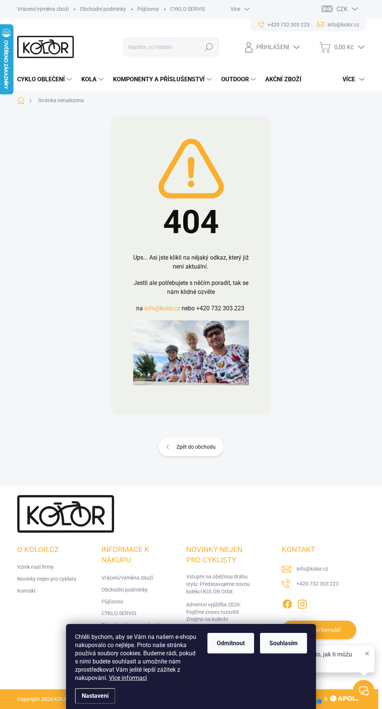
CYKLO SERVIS (187, 9)
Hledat (208, 47)
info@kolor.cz (162, 308)
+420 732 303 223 (318, 584)
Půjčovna (148, 9)
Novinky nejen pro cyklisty (46, 579)
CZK (342, 9)
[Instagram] (302, 602)
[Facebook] (287, 602)
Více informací (128, 677)
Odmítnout (231, 643)
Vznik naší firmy (35, 567)
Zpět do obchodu (196, 447)
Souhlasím (283, 643)
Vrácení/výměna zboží (43, 9)
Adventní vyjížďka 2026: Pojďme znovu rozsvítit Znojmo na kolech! (213, 612)
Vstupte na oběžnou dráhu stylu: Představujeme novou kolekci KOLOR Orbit (218, 584)
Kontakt (26, 591)
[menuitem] (45, 79)
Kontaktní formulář (319, 630)
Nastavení (95, 695)
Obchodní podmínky (103, 9)
